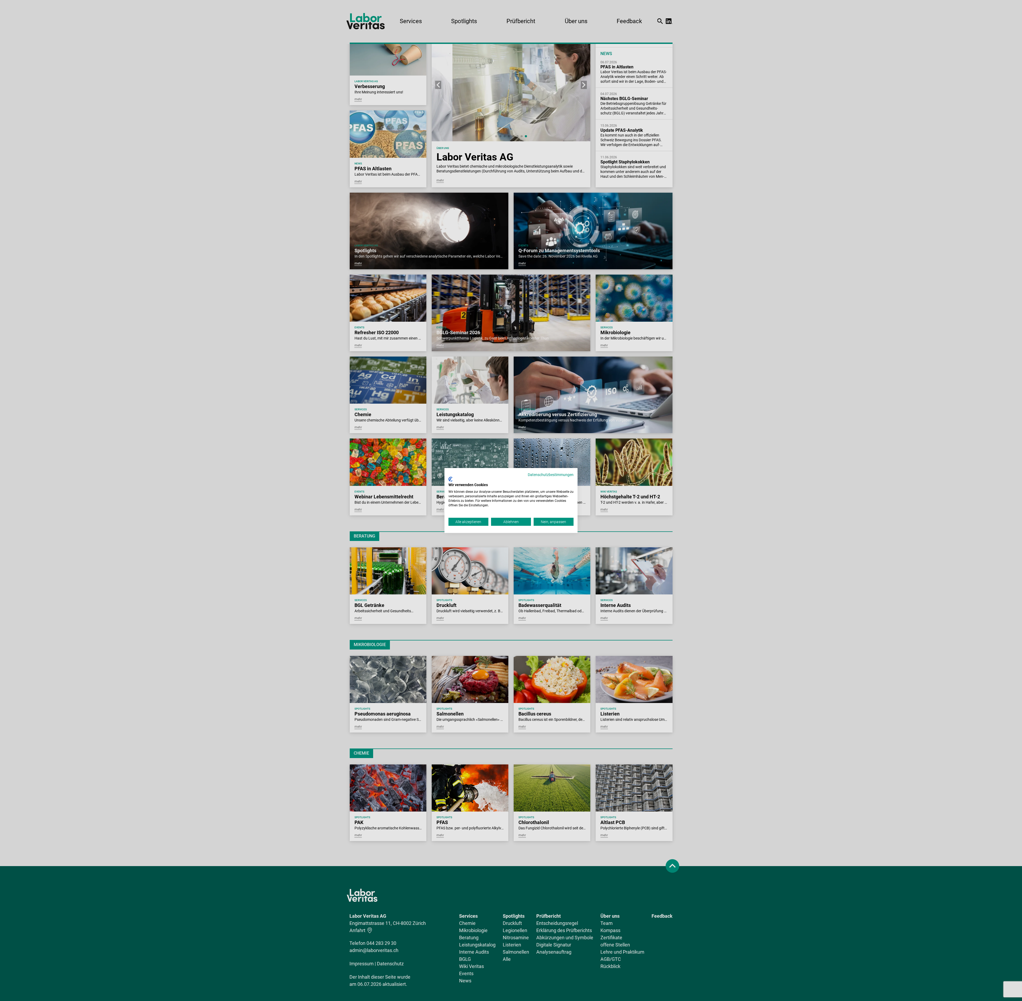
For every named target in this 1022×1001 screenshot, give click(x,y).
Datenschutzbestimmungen (551, 475)
